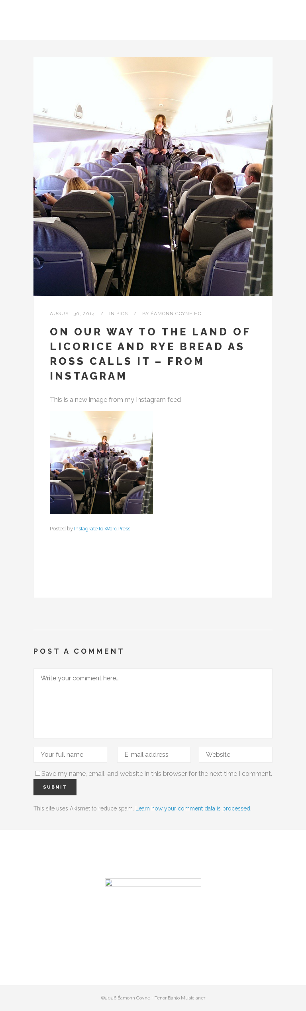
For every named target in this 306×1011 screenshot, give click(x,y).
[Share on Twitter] (67, 572)
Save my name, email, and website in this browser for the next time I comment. (156, 773)
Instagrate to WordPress (102, 528)
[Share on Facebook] (54, 572)
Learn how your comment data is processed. (193, 808)
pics (122, 313)
